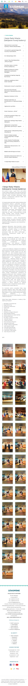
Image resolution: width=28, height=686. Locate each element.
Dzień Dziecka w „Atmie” (10, 111)
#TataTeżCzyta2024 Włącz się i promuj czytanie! (12, 116)
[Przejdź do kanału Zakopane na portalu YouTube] (17, 665)
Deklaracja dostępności (14, 620)
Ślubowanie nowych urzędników (12, 86)
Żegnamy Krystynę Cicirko (11, 96)
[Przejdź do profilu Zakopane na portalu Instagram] (14, 665)
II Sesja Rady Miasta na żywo (11, 161)
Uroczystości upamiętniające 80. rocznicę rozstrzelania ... (12, 50)
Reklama (15, 643)
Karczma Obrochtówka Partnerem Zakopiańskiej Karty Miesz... (12, 91)
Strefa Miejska (9, 35)
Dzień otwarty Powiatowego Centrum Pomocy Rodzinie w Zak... (12, 141)
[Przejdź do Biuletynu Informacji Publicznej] (19, 1)
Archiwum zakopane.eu (14, 629)
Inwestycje (14, 642)
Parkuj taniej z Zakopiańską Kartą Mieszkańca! (13, 131)
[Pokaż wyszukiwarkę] (22, 1)
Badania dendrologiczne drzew (12, 151)
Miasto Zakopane (14, 635)
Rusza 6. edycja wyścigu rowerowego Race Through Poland (11, 136)
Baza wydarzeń (14, 626)
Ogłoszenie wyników (9, 106)
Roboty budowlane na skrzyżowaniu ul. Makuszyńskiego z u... (13, 101)
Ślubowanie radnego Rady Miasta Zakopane (13, 121)
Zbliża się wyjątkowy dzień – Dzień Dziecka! (11, 81)
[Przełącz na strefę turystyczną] (5, 1)
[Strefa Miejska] (14, 6)
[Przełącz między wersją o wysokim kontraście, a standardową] (16, 1)
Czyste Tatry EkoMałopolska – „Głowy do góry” (12, 61)
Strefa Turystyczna (14, 623)
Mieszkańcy (14, 637)
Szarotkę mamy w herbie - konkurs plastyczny (11, 66)
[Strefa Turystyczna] (14, 590)
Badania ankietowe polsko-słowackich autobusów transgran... (11, 71)
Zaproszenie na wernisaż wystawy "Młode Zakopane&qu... (12, 45)
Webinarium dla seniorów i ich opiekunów (12, 146)
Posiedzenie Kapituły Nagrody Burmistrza (12, 76)
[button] (2, 1)
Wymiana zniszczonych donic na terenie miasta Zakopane (12, 156)
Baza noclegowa (14, 627)
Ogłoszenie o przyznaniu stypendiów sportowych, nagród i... (12, 126)
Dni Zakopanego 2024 (10, 56)
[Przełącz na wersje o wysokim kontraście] (11, 669)
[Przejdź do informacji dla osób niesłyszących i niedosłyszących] (14, 669)
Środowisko (14, 638)
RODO (26, 1)
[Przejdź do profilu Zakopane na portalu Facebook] (11, 665)
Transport (14, 640)
